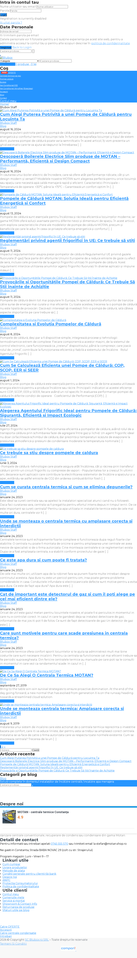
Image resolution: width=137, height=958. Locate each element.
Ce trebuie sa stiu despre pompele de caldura (49, 452)
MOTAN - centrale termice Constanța (43, 812)
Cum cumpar (11, 864)
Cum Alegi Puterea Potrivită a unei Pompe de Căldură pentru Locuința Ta (66, 116)
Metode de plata (14, 870)
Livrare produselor (15, 867)
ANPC (6, 880)
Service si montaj (14, 900)
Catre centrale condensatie (18, 933)
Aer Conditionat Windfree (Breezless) (16, 88)
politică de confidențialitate (110, 43)
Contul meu (8, 100)
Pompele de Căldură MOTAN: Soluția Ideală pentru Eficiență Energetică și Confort (64, 200)
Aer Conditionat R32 (9, 85)
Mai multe (7, 148)
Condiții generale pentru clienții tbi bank (29, 873)
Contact (3, 98)
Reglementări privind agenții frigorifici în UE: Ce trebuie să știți (67, 240)
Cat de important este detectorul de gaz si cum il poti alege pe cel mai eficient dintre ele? (67, 596)
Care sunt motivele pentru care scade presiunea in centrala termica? (64, 635)
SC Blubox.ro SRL (37, 939)
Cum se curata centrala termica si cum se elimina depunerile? (66, 486)
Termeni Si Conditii (13, 943)
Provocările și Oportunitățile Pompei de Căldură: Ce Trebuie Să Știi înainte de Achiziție (67, 284)
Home (4, 104)
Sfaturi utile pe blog (16, 910)
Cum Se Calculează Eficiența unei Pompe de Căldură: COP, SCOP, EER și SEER (62, 367)
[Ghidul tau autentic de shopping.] (68, 950)
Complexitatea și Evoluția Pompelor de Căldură (50, 324)
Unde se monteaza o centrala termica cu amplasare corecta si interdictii (66, 523)
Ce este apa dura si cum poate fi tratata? (43, 560)
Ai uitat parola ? (11, 22)
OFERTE (9, 72)
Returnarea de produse (18, 907)
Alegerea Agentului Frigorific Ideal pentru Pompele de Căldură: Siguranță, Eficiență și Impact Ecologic (68, 413)
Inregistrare (5, 47)
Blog (2, 95)
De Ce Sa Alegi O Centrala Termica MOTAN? (46, 675)
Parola (4, 10)
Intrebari (6, 936)
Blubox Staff (8, 123)
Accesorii (4, 91)
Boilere (3, 82)
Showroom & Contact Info (20, 903)
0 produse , (25, 64)
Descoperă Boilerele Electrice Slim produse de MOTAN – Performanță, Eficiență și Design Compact (60, 158)
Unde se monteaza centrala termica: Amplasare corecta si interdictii (62, 711)
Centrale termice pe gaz (10, 76)
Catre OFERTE (10, 926)
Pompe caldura (6, 79)
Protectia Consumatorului (20, 883)
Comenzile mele (13, 897)
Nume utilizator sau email (18, 6)
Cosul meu (7, 64)
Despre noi (10, 877)
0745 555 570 (59, 843)
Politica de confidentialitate (21, 886)
